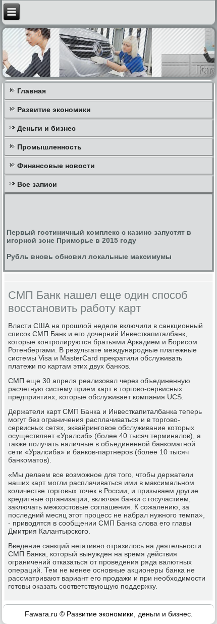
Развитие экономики (54, 110)
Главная (31, 91)
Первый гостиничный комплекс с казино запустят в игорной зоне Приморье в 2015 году (99, 236)
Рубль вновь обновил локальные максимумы (89, 256)
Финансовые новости (56, 166)
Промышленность (49, 147)
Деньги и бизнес (46, 128)
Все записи (37, 184)
